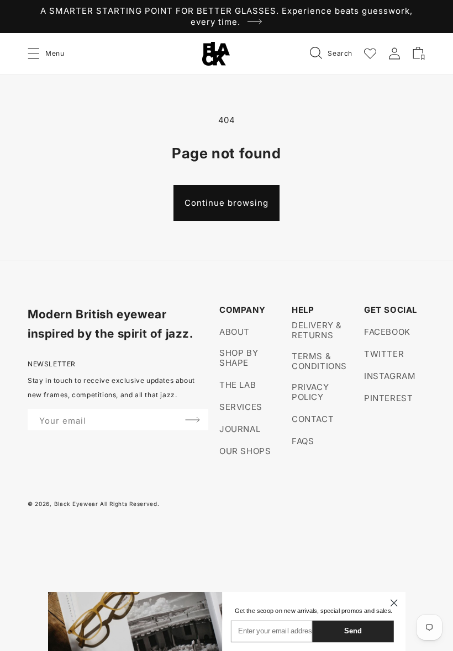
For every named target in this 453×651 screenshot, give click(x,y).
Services (240, 407)
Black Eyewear (76, 503)
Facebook (387, 332)
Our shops (245, 451)
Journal (239, 429)
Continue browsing (226, 203)
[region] (226, 16)
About (234, 332)
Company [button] (242, 310)
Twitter (384, 354)
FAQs (303, 441)
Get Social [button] (390, 310)
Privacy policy (310, 392)
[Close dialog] (394, 603)
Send (353, 630)
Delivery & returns (317, 330)
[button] (34, 53)
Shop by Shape (238, 358)
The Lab (237, 385)
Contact (313, 419)
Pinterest (388, 398)
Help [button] (303, 310)
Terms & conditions (319, 361)
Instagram (389, 376)
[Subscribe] (192, 419)
